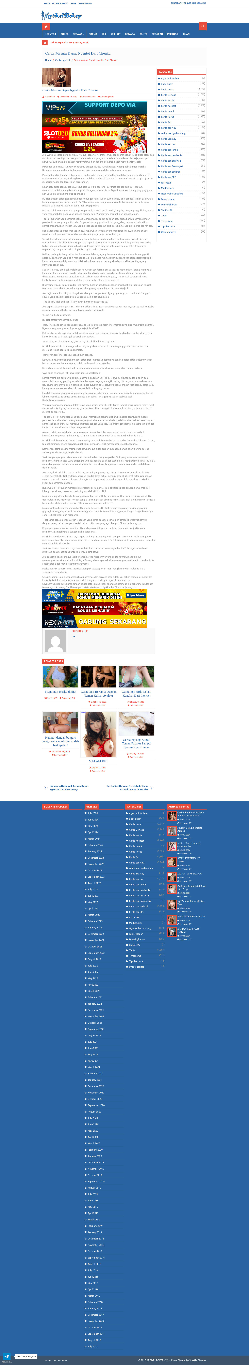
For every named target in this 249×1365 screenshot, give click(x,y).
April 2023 (93, 908)
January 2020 (95, 1156)
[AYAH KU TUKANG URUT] (172, 862)
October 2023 (95, 870)
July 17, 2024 (185, 820)
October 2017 (95, 1327)
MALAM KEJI (98, 761)
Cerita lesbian (168, 100)
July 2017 (93, 1346)
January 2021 (95, 1080)
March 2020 (94, 1143)
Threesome (167, 221)
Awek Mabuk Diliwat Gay (191, 916)
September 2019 (96, 1181)
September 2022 (96, 953)
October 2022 (95, 946)
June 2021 (93, 1048)
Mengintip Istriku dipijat (60, 691)
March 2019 (94, 1219)
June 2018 (93, 1276)
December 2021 (96, 1010)
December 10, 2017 (68, 97)
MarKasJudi (167, 188)
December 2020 (96, 1086)
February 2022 (95, 997)
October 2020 (95, 1099)
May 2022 (93, 978)
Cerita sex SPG (168, 177)
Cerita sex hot (168, 144)
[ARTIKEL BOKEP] (46, 26)
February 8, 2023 (136, 702)
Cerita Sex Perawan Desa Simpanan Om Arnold (190, 814)
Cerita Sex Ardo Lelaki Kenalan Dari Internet (136, 693)
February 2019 (95, 1226)
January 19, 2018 (136, 754)
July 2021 (93, 1042)
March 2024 (94, 838)
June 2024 (93, 819)
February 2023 (95, 921)
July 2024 (93, 813)
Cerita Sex (166, 122)
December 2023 (96, 857)
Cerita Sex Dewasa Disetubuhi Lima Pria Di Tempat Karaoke (127, 788)
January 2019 (95, 1232)
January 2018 (95, 1308)
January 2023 (95, 927)
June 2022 (93, 972)
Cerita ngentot (107, 97)
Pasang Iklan (85, 3)
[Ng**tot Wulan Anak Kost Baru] (172, 904)
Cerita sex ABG (169, 128)
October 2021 (95, 1022)
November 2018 (96, 1245)
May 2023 (93, 902)
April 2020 (93, 1137)
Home (73, 3)
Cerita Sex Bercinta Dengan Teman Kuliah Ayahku (99, 693)
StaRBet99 (166, 210)
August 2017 (94, 1340)
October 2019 (95, 1175)
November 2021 (96, 1016)
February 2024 (95, 845)
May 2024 (93, 826)
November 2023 (96, 864)
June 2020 (93, 1124)
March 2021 (94, 1067)
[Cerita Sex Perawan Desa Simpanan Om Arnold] (172, 816)
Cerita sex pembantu (171, 155)
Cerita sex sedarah (170, 171)
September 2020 (96, 1105)
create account (60, 3)
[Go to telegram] (7, 1356)
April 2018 (93, 1289)
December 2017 (96, 1314)
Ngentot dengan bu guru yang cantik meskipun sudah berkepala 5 (60, 741)
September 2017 (96, 1334)
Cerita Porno (167, 117)
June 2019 (93, 1200)
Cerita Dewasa (168, 95)
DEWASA (130, 34)
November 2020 (96, 1092)
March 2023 (94, 915)
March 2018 (94, 1295)
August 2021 (94, 1035)
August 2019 (94, 1188)
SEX (104, 34)
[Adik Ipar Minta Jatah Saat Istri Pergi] (172, 889)
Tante (164, 215)
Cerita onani (167, 111)
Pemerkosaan (168, 199)
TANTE (143, 34)
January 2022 (95, 1003)
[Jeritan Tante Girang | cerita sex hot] (172, 846)
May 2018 (93, 1283)
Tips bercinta (168, 226)
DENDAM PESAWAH (189, 873)
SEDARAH (157, 34)
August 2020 (94, 1111)
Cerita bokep (167, 89)
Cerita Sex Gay (168, 138)
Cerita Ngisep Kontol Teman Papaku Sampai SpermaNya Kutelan (136, 743)
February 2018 (95, 1302)
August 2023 (94, 883)
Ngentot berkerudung (172, 193)
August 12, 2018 (98, 768)
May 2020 (93, 1130)
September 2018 (96, 1257)
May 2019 (93, 1207)
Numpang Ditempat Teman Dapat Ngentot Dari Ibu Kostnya (69, 788)
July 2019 (93, 1194)
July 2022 (93, 965)
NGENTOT (50, 34)
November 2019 (96, 1168)
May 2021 (93, 1054)
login (47, 3)
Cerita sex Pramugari (172, 166)
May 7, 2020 (51, 698)
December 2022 (96, 934)
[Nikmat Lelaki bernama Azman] (172, 831)
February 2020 (95, 1149)
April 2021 (93, 1061)
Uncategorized (168, 232)
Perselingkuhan (169, 204)
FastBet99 (166, 182)
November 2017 (96, 1321)
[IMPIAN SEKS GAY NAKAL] (172, 932)
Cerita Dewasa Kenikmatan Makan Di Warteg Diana (77, 42)
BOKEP (64, 34)
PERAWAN (78, 34)
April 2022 (93, 984)
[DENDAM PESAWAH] (172, 877)
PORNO (93, 34)
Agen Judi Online (170, 78)
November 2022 (96, 940)
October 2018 (95, 1251)
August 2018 (94, 1264)
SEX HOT (116, 34)
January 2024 (95, 851)
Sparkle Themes (197, 1360)
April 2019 (93, 1213)
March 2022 (94, 991)
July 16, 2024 (185, 893)
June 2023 (93, 896)
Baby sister (167, 84)
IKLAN (186, 34)
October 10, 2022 (98, 702)
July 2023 (93, 889)
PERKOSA (172, 34)
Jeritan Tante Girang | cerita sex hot (188, 845)
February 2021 (95, 1073)
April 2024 (93, 832)
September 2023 (96, 876)
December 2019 (96, 1162)
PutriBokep (50, 97)
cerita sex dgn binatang (173, 133)
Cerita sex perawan (171, 160)
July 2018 (93, 1270)
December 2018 (96, 1238)
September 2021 (96, 1029)
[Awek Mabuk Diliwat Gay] (172, 920)
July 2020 (93, 1118)
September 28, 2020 (61, 751)
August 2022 (94, 959)
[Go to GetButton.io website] (7, 1362)
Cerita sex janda (169, 149)
